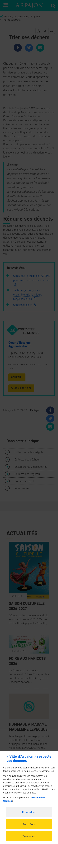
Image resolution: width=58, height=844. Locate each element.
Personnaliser (29, 812)
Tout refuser (29, 824)
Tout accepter (29, 836)
